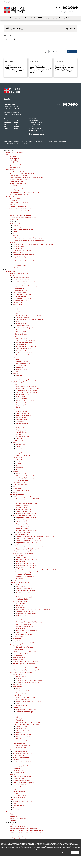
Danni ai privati (20, 678)
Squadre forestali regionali (23, 745)
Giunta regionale (14, 159)
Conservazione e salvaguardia (25, 328)
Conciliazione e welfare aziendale (22, 634)
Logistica (18, 716)
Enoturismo (19, 438)
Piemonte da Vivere (65, 18)
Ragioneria (16, 263)
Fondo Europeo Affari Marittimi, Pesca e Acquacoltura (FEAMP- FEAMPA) (34, 570)
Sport (14, 409)
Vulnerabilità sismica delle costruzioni (27, 739)
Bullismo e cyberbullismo (23, 593)
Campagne (12, 835)
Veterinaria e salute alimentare (22, 762)
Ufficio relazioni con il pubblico (18, 202)
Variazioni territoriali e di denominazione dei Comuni (28, 240)
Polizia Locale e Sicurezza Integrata (23, 230)
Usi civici (15, 234)
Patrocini (12, 213)
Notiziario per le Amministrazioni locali (24, 236)
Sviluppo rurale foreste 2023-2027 (26, 349)
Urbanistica (19, 376)
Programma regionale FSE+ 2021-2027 (27, 499)
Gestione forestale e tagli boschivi (26, 342)
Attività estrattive (18, 787)
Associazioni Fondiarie (22, 361)
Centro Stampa (17, 248)
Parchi (18, 330)
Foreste (15, 336)
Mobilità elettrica (18, 659)
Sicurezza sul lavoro (19, 764)
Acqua (18, 311)
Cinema (18, 407)
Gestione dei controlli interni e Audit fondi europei (24, 192)
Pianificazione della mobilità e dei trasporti (25, 662)
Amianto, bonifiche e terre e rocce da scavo (29, 315)
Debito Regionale (18, 252)
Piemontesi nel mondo (22, 394)
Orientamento (17, 639)
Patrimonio (12, 242)
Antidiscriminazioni (21, 451)
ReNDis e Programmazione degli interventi (28, 701)
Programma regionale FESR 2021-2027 (28, 518)
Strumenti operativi (18, 770)
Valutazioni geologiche (22, 728)
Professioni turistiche (22, 432)
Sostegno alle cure (18, 755)
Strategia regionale (21, 411)
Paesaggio (16, 371)
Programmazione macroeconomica (23, 255)
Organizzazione (11, 169)
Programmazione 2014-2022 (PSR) (26, 543)
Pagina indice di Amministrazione (16, 152)
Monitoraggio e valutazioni (24, 509)
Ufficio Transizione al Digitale (18, 175)
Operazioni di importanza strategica (26, 503)
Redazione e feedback (60, 141)
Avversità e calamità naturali (21, 280)
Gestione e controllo (22, 507)
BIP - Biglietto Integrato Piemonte (23, 647)
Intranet (24, 143)
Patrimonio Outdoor (22, 369)
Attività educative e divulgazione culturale (28, 388)
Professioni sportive (22, 424)
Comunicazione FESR (22, 528)
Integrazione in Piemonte (23, 574)
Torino (15, 124)
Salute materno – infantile (20, 766)
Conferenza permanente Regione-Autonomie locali (28, 238)
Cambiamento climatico (20, 334)
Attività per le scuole (22, 595)
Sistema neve (20, 422)
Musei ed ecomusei (21, 399)
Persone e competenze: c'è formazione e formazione (25, 833)
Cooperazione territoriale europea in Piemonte (29, 547)
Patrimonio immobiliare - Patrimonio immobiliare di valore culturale (33, 244)
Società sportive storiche (23, 415)
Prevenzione (16, 760)
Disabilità (15, 472)
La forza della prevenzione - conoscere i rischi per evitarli (26, 831)
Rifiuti (17, 321)
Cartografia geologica (22, 726)
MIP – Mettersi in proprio (23, 624)
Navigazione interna (9, 39)
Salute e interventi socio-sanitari (25, 476)
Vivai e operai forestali (22, 355)
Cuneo (6, 129)
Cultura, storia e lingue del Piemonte (26, 392)
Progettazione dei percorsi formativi (26, 614)
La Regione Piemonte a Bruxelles (19, 179)
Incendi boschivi (20, 714)
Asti (5, 124)
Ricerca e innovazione (19, 772)
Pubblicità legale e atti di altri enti (19, 211)
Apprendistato (20, 605)
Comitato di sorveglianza (23, 511)
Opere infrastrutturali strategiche (22, 666)
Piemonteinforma (14, 167)
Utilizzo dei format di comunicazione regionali (23, 217)
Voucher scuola (20, 586)
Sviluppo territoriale (18, 778)
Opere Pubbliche (17, 687)
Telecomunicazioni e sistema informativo (28, 722)
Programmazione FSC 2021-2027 (26, 563)
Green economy (17, 357)
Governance (19, 555)
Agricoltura (12, 275)
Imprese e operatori (21, 344)
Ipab (17, 470)
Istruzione (16, 584)
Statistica (15, 267)
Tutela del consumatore (23, 455)
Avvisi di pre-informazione (24, 501)
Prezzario (18, 689)
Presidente (12, 156)
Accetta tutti (75, 852)
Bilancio (15, 259)
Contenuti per (10, 812)
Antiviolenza (19, 449)
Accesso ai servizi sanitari (20, 751)
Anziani (18, 465)
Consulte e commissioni (16, 163)
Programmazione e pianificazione (26, 710)
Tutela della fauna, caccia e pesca (22, 294)
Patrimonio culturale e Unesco (25, 401)
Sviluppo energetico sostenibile (22, 780)
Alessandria (7, 122)
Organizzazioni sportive (23, 413)
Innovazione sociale (22, 459)
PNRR (40, 18)
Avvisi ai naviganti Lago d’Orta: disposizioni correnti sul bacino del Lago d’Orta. (14, 69)
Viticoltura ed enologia (19, 296)
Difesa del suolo (17, 695)
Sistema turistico (21, 430)
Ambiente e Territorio (15, 307)
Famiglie (18, 463)
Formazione (19, 720)
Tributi (11, 799)
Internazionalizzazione (19, 795)
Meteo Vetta (19, 367)
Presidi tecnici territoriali (20, 743)
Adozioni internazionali (19, 482)
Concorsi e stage (14, 190)
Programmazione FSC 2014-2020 (26, 566)
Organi (8, 154)
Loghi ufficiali (48, 141)
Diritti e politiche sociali (16, 440)
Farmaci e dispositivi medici (21, 758)
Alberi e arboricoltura (22, 338)
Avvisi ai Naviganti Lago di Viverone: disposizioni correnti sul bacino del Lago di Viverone (40, 70)
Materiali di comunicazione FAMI (25, 576)
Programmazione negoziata (21, 257)
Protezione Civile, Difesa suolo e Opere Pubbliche (24, 672)
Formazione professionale (20, 601)
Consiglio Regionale (15, 161)
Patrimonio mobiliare (19, 246)
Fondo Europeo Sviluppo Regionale (23, 783)
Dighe (17, 703)
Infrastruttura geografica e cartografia (27, 380)
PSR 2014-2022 (17, 303)
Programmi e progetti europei (21, 545)
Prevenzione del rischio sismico (22, 735)
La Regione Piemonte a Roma (18, 184)
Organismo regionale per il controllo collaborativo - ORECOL (27, 177)
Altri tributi (16, 810)
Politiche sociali (17, 457)
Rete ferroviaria (17, 655)
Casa (14, 486)
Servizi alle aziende (18, 288)
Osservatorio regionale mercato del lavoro (25, 643)
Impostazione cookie (37, 134)
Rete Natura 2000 (21, 332)
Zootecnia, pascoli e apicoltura (22, 298)
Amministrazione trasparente (18, 188)
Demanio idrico (17, 684)
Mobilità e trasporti (15, 645)
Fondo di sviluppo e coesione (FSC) (23, 553)
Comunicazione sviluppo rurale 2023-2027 (28, 541)
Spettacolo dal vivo (21, 405)
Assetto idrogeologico (22, 699)
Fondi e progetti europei (16, 495)
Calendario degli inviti (22, 522)
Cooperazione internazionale (21, 490)
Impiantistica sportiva (22, 419)
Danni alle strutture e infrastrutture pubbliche (29, 680)
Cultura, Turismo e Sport (16, 382)
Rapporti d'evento (21, 676)
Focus (11, 824)
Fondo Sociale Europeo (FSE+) (22, 497)
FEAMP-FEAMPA (18, 305)
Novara (15, 122)
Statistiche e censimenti (20, 292)
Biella (5, 126)
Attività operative (21, 747)
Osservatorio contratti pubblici (18, 207)
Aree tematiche (10, 271)
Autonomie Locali (14, 223)
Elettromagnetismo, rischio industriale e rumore (30, 319)
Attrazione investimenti (20, 785)
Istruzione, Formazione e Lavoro (19, 582)
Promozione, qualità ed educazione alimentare (26, 284)
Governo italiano (9, 2)
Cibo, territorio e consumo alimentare (24, 282)
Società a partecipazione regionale (19, 194)
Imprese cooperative (19, 791)
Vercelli (15, 129)
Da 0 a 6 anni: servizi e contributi (25, 591)
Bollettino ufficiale (14, 198)
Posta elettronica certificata (12, 143)
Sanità (11, 749)
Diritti (14, 442)
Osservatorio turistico (22, 436)
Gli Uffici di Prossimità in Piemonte (19, 826)
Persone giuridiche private (20, 484)
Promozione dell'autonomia (24, 474)
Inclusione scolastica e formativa (25, 478)
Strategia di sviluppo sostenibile (18, 273)
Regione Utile (10, 196)
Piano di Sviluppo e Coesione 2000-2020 (28, 559)
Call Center (12, 204)
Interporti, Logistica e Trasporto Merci (24, 664)
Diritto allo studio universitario (25, 597)
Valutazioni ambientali (22, 317)
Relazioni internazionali (16, 182)
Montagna (16, 359)
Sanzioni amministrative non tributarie (20, 209)
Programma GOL (18, 641)
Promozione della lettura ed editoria (26, 403)
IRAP (14, 803)
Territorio (15, 374)
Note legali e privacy (27, 141)
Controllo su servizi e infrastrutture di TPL (25, 668)
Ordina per (44, 52)
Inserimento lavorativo (22, 480)
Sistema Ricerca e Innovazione (22, 776)
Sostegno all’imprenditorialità (24, 626)
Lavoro (15, 618)
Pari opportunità (21, 444)
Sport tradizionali (21, 417)
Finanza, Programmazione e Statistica (20, 250)
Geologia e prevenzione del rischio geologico (26, 724)
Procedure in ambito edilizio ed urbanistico (28, 737)
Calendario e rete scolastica (24, 589)
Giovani (18, 447)
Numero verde (33, 120)
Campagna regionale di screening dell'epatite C (23, 829)
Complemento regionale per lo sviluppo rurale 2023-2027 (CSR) (35, 536)
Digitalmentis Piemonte (16, 837)
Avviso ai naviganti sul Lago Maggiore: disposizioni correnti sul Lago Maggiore (64, 69)
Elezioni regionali (18, 227)
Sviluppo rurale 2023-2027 (21, 301)
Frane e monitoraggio (22, 730)
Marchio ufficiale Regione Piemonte (20, 215)
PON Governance (18, 578)
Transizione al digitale (19, 797)
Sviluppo (12, 774)
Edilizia (18, 378)
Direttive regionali (21, 616)
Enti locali (15, 225)
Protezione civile (18, 707)
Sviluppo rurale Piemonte (20, 534)
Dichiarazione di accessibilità (11, 141)
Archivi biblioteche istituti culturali (26, 386)
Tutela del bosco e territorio (24, 353)
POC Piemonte (20, 561)
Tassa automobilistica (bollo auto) (23, 801)
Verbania (16, 126)
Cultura (15, 384)
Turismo (15, 426)
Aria (17, 313)
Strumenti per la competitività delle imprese (29, 622)
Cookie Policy (56, 849)
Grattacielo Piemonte (15, 186)
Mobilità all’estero (21, 607)
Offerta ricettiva (20, 434)
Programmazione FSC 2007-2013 (26, 568)
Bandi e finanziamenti (16, 200)
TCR (14, 808)
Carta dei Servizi (14, 219)
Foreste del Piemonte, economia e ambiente (29, 340)
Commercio (16, 793)
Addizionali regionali (19, 806)
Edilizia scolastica (18, 637)
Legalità (15, 492)
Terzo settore (20, 467)
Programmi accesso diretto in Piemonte (28, 549)
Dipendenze (16, 768)
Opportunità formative (22, 603)
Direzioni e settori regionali (17, 171)
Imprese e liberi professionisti (18, 818)
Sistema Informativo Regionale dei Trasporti (26, 670)
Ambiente (15, 309)
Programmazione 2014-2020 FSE (26, 513)
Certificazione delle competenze (25, 611)
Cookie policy (38, 141)
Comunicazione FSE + (22, 505)
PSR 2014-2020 (21, 351)
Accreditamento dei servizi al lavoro (26, 630)
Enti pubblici (13, 816)
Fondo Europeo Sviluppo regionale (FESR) (25, 515)
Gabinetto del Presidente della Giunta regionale (23, 173)
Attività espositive (21, 396)
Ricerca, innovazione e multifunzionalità (25, 286)
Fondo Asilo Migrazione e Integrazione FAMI (26, 572)
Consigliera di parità (22, 632)
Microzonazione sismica (23, 741)
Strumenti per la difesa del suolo (25, 697)
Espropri (15, 232)
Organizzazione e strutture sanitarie (23, 753)
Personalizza (65, 852)
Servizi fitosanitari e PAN (20, 290)
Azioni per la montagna (23, 363)
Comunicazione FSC (22, 557)
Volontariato (19, 718)
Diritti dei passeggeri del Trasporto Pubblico (25, 651)
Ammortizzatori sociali (22, 628)
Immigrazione (20, 453)
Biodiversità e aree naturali (21, 326)
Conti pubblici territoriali (20, 265)
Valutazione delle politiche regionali (23, 261)
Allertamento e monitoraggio (24, 712)
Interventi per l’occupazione (24, 620)
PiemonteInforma (51, 18)
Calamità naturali (18, 674)
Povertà (18, 461)
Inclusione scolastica (22, 599)
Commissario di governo (20, 705)
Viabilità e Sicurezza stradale (21, 653)
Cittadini (11, 814)
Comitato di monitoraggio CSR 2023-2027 (28, 538)
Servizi (33, 18)
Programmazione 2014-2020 (24, 532)
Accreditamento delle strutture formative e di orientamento (33, 609)
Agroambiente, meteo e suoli (21, 277)
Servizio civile (17, 488)
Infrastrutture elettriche (23, 691)
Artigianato (16, 789)
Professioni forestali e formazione (26, 346)
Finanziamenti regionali (23, 693)
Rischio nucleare (21, 323)
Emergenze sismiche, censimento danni (27, 682)
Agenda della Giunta (15, 165)
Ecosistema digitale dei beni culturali (26, 390)
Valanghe (18, 732)
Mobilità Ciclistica (18, 649)
